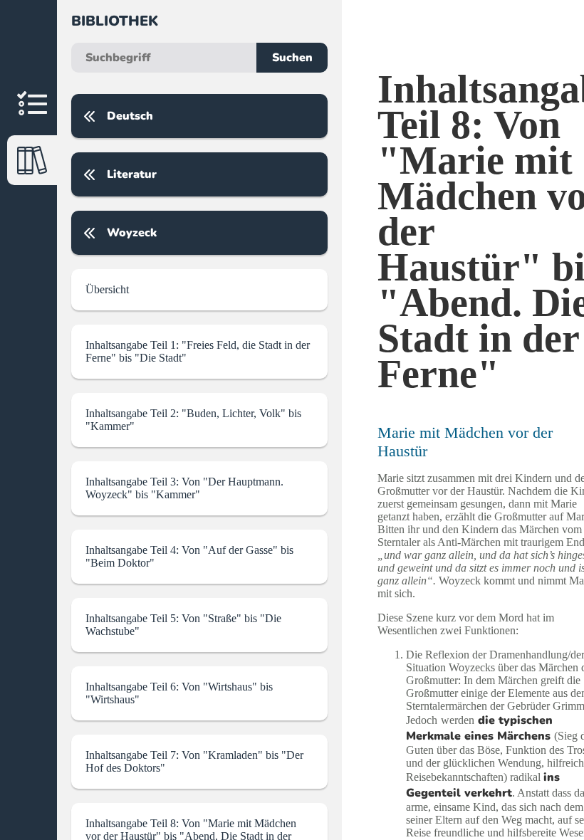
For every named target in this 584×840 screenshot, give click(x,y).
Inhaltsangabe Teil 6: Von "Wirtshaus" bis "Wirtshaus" (179, 693)
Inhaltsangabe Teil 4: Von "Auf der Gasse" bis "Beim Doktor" (189, 556)
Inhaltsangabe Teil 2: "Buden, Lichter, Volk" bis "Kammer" (193, 419)
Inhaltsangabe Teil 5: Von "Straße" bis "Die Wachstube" (183, 624)
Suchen (292, 57)
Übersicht (107, 289)
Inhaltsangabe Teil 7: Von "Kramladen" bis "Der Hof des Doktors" (194, 761)
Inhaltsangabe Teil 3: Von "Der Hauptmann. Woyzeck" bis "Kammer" (184, 488)
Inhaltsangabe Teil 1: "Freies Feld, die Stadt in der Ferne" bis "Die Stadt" (197, 351)
